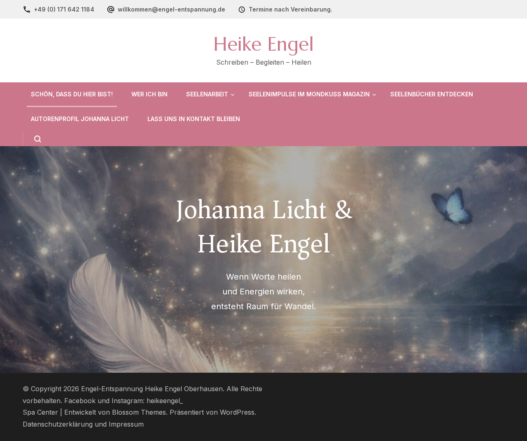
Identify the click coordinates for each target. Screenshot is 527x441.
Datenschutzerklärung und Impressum (83, 424)
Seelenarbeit (207, 94)
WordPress (237, 412)
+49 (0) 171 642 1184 (64, 9)
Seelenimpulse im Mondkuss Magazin (309, 94)
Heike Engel (263, 44)
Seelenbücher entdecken (431, 94)
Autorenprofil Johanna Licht (80, 118)
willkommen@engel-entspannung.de (171, 9)
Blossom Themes (139, 412)
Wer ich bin (149, 94)
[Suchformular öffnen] (32, 139)
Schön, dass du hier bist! (72, 94)
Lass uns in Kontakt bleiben (193, 118)
